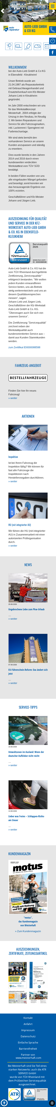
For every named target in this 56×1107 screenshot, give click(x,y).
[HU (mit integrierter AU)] (28, 505)
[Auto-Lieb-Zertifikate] (38, 975)
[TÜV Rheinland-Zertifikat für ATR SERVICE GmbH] (35, 1094)
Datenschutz (28, 1036)
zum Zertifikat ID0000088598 (24, 347)
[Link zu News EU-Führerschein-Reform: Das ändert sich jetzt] (28, 648)
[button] (4, 11)
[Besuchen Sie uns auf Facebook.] (52, 52)
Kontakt (28, 1017)
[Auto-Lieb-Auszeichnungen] (17, 975)
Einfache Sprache (28, 1042)
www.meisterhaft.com (28, 1057)
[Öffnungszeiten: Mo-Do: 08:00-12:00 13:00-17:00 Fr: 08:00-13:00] (52, 41)
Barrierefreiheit (28, 1048)
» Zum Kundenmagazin (28, 931)
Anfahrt (28, 1024)
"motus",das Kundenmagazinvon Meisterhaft (28, 921)
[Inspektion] (28, 438)
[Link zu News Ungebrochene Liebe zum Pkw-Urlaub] (28, 588)
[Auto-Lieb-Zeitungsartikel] (38, 997)
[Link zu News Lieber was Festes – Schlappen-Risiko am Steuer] (28, 795)
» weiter (12, 398)
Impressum (28, 1030)
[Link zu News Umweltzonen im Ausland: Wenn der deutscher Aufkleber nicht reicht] (28, 730)
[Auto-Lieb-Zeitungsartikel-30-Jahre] (17, 997)
